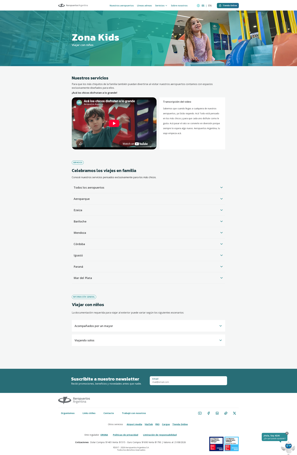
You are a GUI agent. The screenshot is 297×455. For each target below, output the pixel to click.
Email (155, 378)
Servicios (159, 5)
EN (210, 5)
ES (203, 5)
